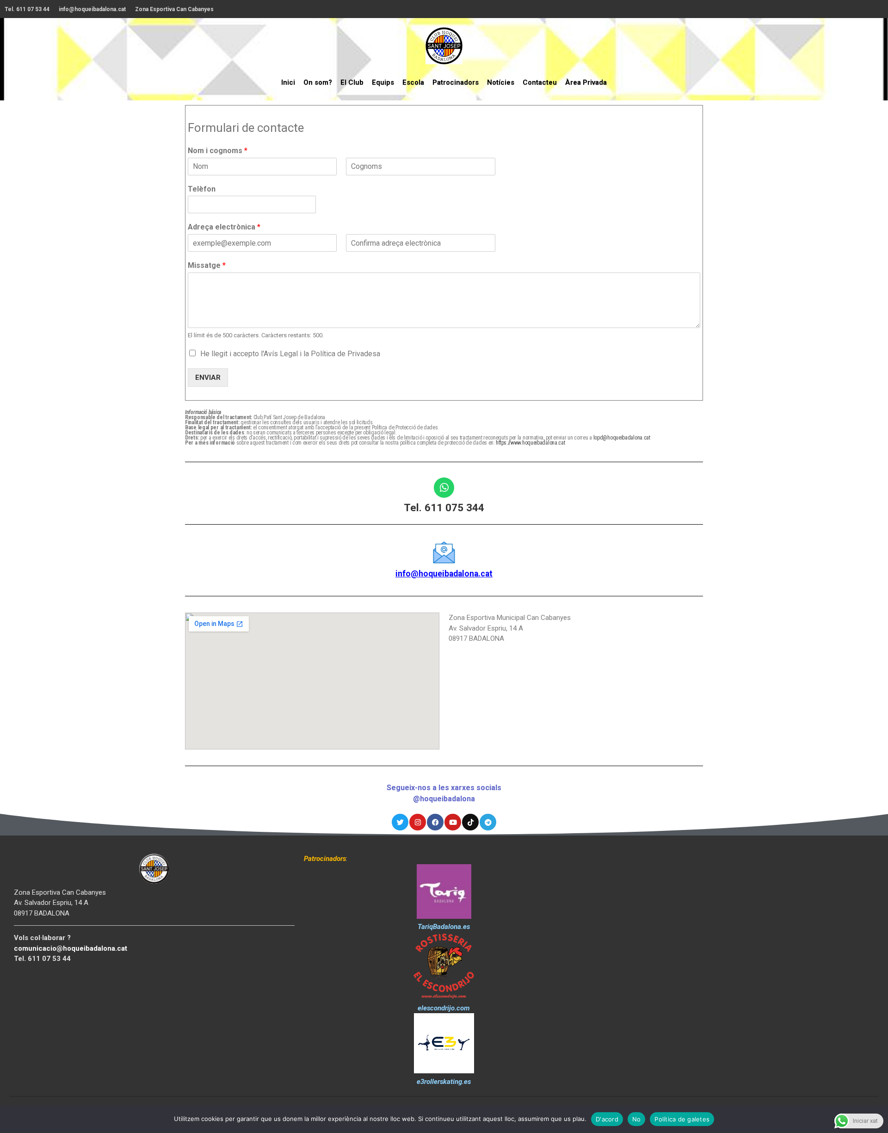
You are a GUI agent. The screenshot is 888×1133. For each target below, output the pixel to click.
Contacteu (540, 82)
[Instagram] (417, 822)
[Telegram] (488, 822)
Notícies (500, 82)
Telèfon (202, 189)
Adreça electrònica (224, 227)
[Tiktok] (470, 822)
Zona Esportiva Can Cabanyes (174, 9)
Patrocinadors (455, 82)
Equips (383, 82)
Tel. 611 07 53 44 (27, 9)
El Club (352, 82)
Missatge (207, 265)
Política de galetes (681, 1119)
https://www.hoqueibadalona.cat (530, 443)
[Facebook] (435, 822)
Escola (413, 82)
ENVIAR (208, 377)
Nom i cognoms (217, 150)
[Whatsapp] (444, 487)
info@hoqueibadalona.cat (92, 9)
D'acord (607, 1119)
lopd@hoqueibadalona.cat (621, 437)
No (636, 1119)
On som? (317, 82)
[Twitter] (400, 822)
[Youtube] (452, 822)
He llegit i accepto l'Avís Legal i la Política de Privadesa (290, 353)
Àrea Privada (586, 82)
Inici (288, 82)
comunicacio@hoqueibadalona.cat (70, 948)
